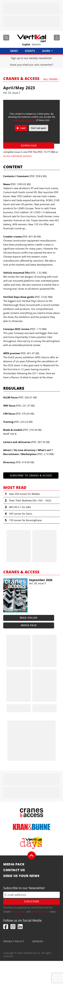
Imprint (37, 941)
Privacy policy (13, 941)
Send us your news (21, 876)
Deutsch (36, 44)
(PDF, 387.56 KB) (26, 442)
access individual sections (17, 156)
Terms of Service (40, 911)
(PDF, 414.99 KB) (18, 462)
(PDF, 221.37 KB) (19, 405)
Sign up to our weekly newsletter (31, 58)
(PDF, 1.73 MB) (25, 329)
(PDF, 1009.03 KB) (17, 184)
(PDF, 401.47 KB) (21, 353)
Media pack (29, 625)
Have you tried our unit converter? (31, 64)
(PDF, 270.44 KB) (22, 429)
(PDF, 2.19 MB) (28, 452)
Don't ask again (38, 128)
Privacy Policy (18, 911)
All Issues (50, 79)
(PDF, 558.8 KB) (25, 176)
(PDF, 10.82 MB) (27, 296)
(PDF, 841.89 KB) (22, 236)
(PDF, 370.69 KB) (18, 413)
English (26, 44)
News (14, 51)
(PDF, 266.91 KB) (20, 397)
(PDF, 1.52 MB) (25, 272)
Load (23, 128)
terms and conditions (24, 120)
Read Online (28, 617)
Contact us (14, 870)
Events (30, 51)
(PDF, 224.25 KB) (17, 421)
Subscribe (31, 901)
